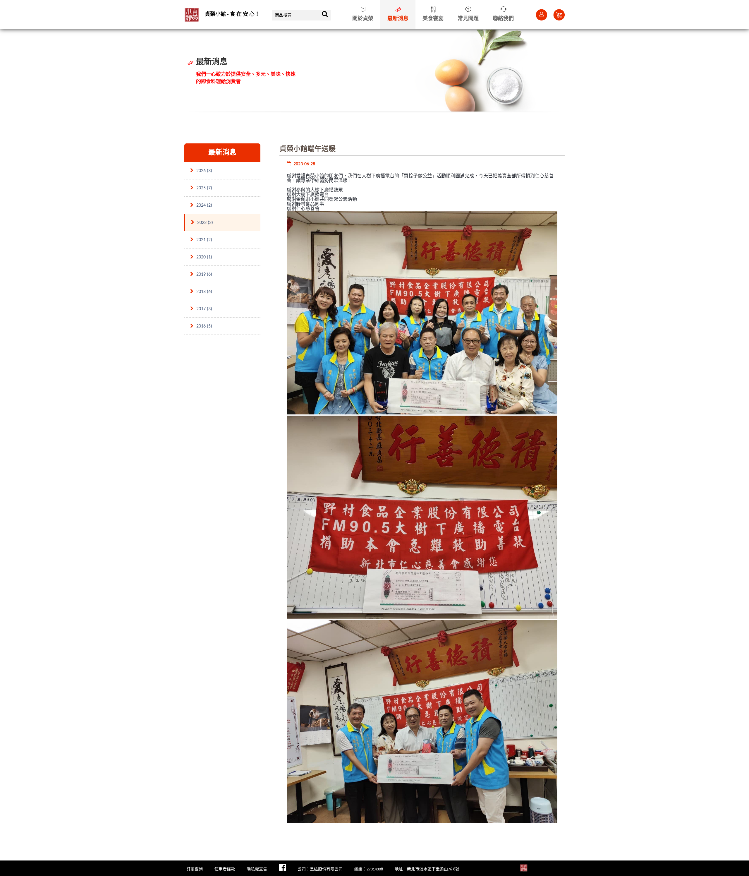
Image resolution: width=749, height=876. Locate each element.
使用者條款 (224, 869)
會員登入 (541, 14)
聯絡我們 (503, 19)
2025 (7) (204, 188)
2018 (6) (204, 291)
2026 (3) (204, 171)
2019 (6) (204, 274)
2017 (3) (204, 309)
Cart (559, 14)
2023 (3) (205, 222)
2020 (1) (204, 257)
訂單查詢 (194, 869)
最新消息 (397, 19)
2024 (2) (204, 205)
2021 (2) (204, 240)
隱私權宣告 (257, 869)
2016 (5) (204, 326)
